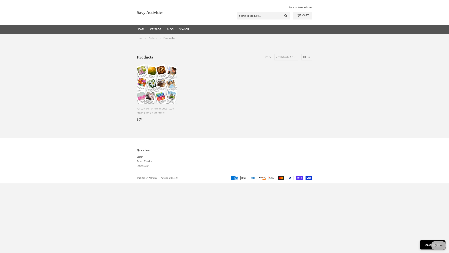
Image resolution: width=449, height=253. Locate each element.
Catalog (155, 29)
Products (153, 38)
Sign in (291, 7)
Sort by (268, 57)
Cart (305, 15)
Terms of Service (144, 161)
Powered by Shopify (169, 177)
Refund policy (143, 165)
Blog (170, 29)
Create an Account (305, 7)
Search (184, 29)
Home (140, 29)
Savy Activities (150, 12)
